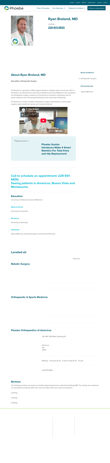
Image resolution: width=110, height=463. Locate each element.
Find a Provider (43, 8)
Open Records (15, 452)
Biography (16, 58)
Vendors (23, 452)
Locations (38, 58)
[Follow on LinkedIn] (30, 420)
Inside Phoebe (81, 425)
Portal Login (36, 421)
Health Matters (81, 428)
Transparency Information (34, 452)
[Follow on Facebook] (14, 420)
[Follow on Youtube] (22, 423)
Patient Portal (91, 2)
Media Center (81, 432)
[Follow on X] (19, 420)
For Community (83, 418)
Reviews (27, 58)
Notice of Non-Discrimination (50, 452)
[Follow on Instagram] (25, 420)
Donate (72, 2)
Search (105, 2)
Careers (78, 2)
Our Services (58, 8)
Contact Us (46, 421)
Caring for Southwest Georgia (90, 432)
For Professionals (62, 418)
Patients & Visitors (75, 8)
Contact (99, 2)
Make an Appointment (97, 8)
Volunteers (80, 430)
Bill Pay (84, 2)
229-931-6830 (56, 27)
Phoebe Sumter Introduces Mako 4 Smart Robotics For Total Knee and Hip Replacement (56, 149)
